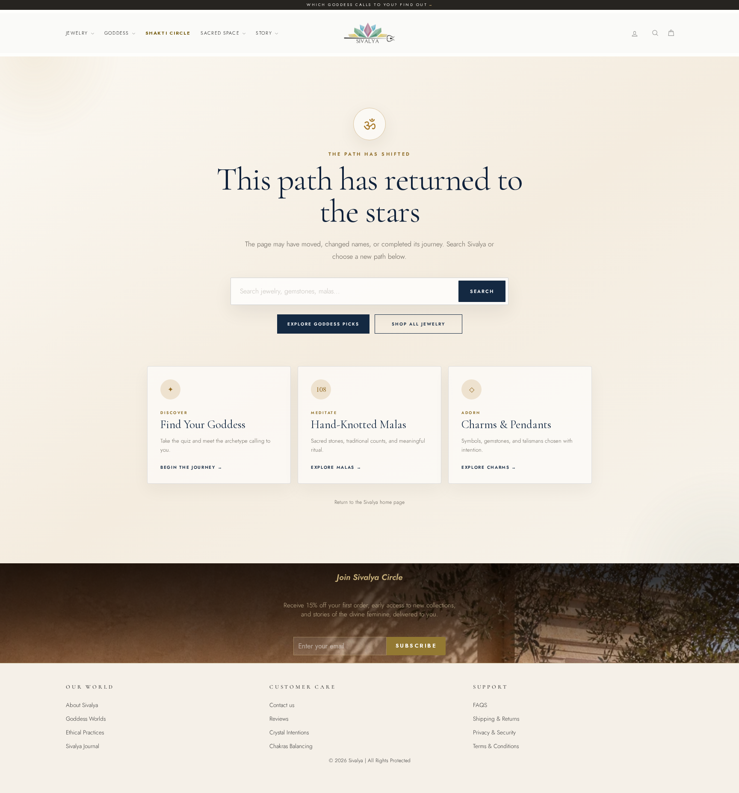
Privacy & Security (494, 732)
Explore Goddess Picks (323, 324)
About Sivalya (82, 705)
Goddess (117, 33)
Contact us (281, 705)
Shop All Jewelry (418, 324)
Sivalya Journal (82, 746)
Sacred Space (221, 33)
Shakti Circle (167, 33)
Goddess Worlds (86, 718)
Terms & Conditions (496, 746)
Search (482, 291)
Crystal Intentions (289, 732)
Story (265, 33)
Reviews (278, 718)
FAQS (480, 705)
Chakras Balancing (291, 746)
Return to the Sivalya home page (369, 502)
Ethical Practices (85, 732)
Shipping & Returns (496, 718)
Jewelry (78, 33)
